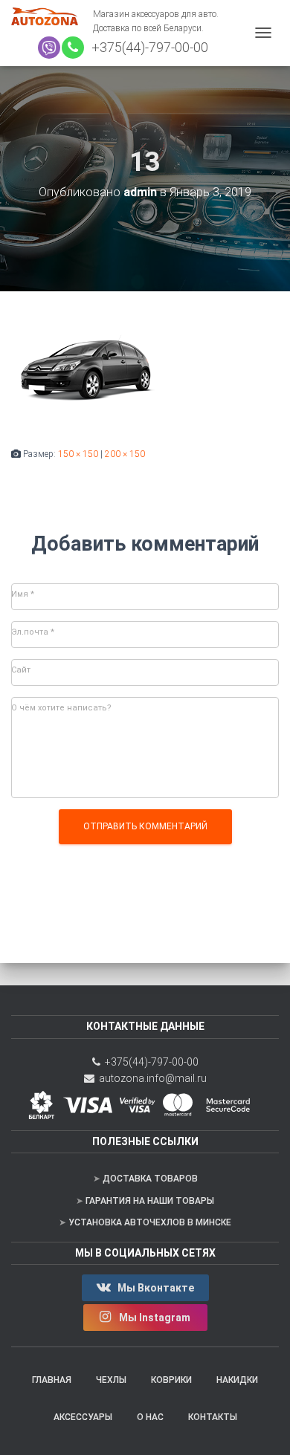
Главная (51, 1380)
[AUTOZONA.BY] (52, 16)
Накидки (237, 1380)
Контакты (212, 1417)
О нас (150, 1417)
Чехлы (111, 1380)
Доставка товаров (150, 1178)
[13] (85, 368)
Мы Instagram (155, 1317)
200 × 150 (125, 454)
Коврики (171, 1380)
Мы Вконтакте (154, 1288)
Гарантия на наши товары (150, 1201)
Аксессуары (83, 1417)
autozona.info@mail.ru (150, 1078)
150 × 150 (78, 454)
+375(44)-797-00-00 (147, 47)
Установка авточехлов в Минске (149, 1222)
